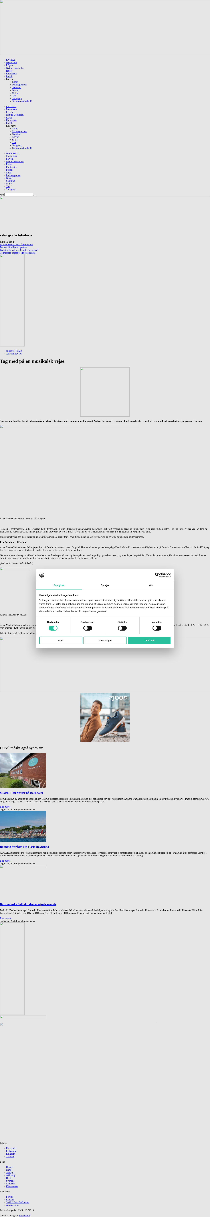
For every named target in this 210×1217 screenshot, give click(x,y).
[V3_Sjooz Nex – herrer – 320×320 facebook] (105, 741)
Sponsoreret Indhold (22, 101)
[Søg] (35, 195)
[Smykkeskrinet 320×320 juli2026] (105, 415)
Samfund (16, 87)
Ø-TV (15, 93)
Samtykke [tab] (59, 585)
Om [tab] (151, 585)
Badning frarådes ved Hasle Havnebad (19, 250)
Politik (9, 76)
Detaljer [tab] (105, 585)
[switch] (87, 628)
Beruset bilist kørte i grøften (13, 247)
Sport (15, 82)
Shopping (17, 98)
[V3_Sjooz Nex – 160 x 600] (12, 345)
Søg (2, 194)
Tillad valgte (105, 640)
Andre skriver (13, 153)
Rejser (9, 70)
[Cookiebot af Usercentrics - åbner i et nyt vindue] (157, 575)
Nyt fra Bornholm (15, 68)
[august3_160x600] (12, 1014)
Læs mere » (5, 806)
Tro (14, 95)
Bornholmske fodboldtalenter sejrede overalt (28, 904)
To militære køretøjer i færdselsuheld (18, 252)
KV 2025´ (11, 59)
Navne (15, 90)
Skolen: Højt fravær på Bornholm (16, 244)
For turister (11, 73)
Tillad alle (149, 640)
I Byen (9, 65)
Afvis (61, 640)
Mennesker (11, 62)
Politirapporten (19, 84)
